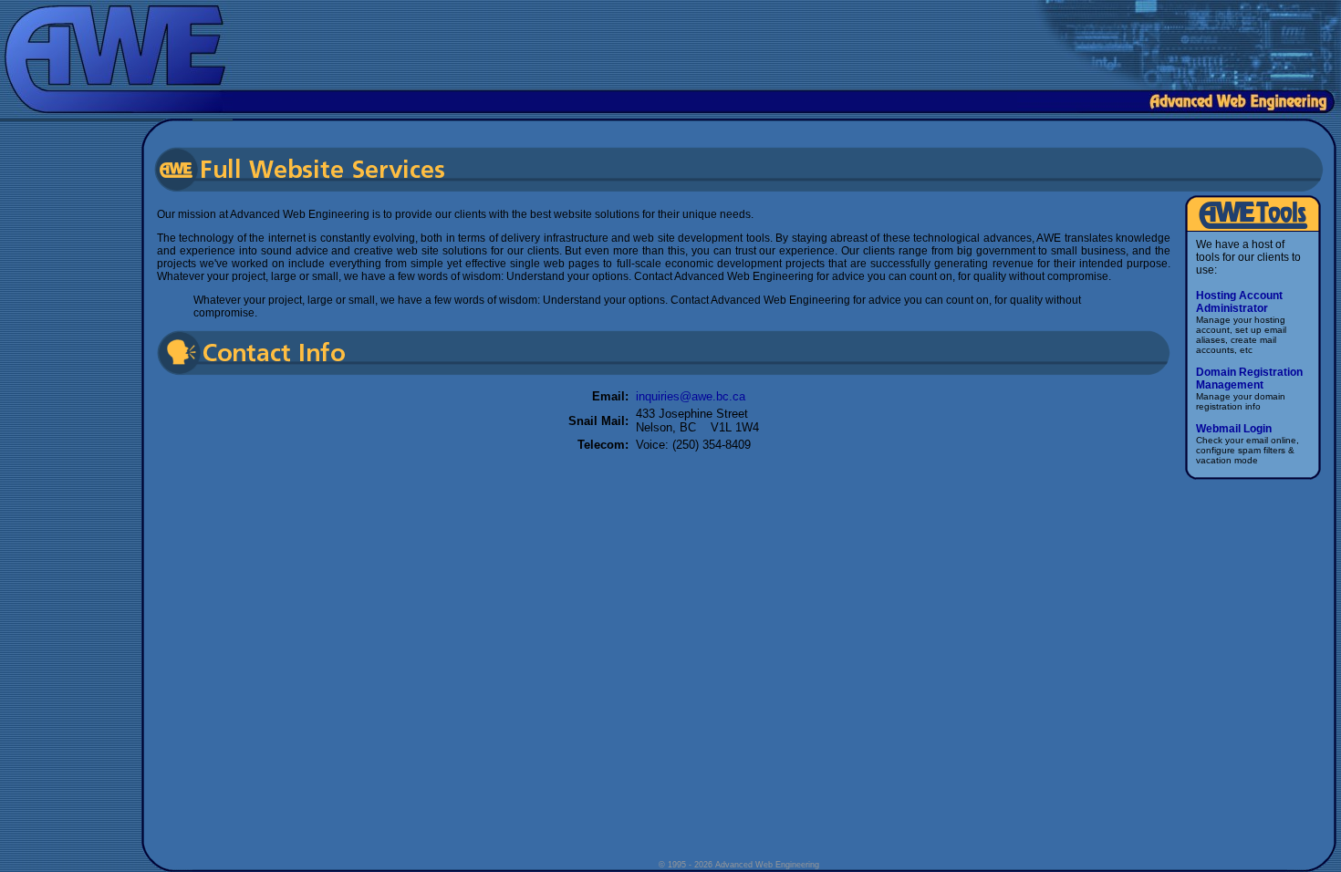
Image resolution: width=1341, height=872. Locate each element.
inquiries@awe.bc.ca (690, 396)
